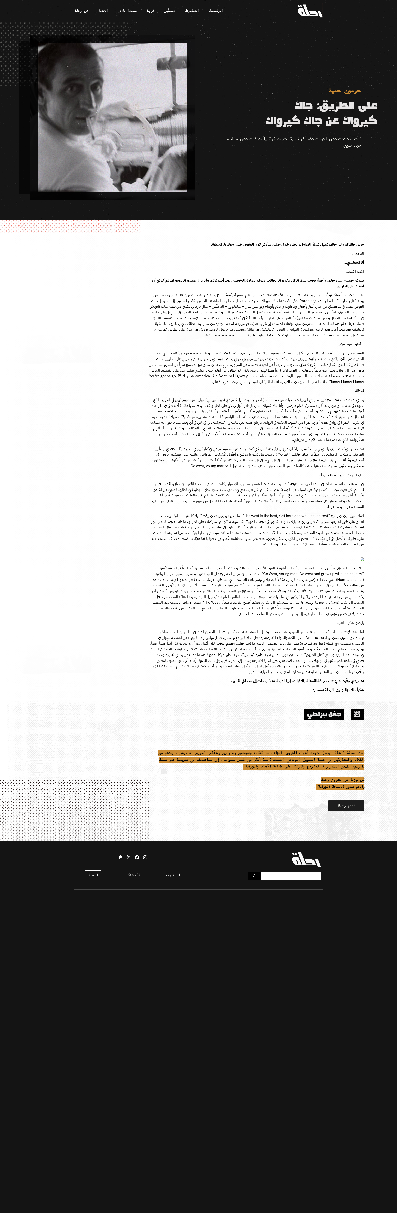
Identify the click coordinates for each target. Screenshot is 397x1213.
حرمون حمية (345, 91)
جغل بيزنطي (324, 714)
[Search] (254, 876)
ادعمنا (93, 875)
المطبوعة (173, 875)
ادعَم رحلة (346, 806)
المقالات (133, 875)
